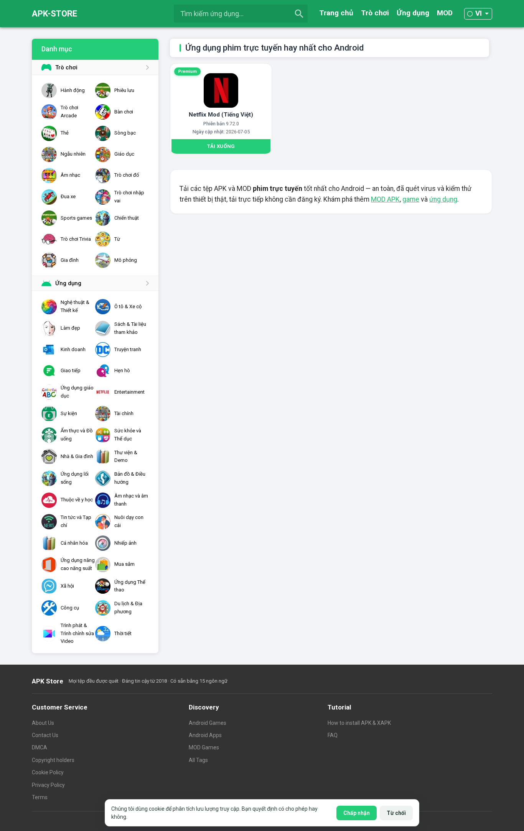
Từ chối (396, 813)
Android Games (207, 723)
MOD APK (385, 199)
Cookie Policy (48, 772)
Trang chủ (336, 12)
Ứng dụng (413, 12)
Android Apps (205, 735)
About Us (43, 723)
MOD (445, 12)
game (410, 199)
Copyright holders (53, 760)
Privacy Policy (48, 785)
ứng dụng (443, 199)
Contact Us (45, 735)
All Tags (198, 760)
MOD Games (204, 747)
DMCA (39, 747)
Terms (40, 797)
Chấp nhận (356, 813)
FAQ (333, 735)
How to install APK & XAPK (359, 723)
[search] (299, 14)
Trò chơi (375, 12)
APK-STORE (54, 13)
